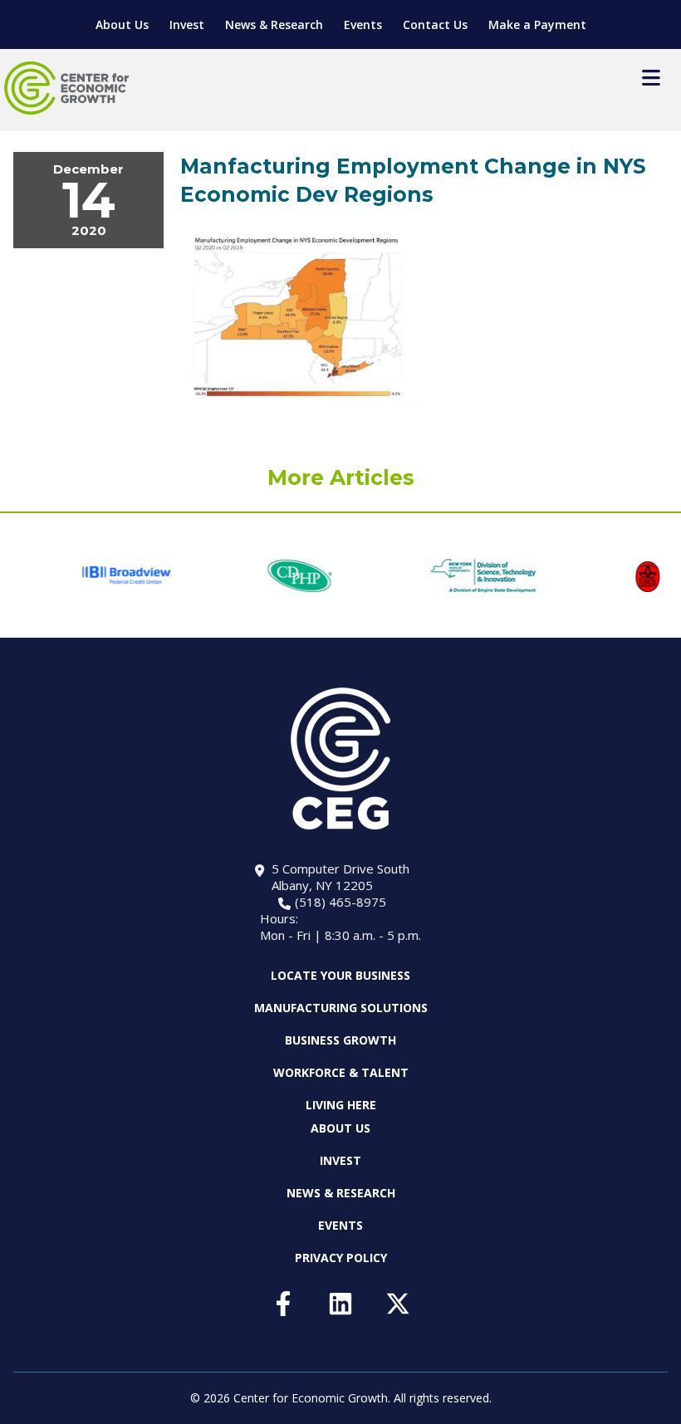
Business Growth (340, 1040)
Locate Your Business (340, 975)
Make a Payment (537, 24)
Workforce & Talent (341, 1072)
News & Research (274, 24)
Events (363, 24)
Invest (186, 24)
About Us (122, 24)
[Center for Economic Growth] (66, 88)
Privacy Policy (341, 1257)
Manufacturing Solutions (341, 1007)
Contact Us (435, 24)
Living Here (341, 1105)
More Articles (340, 477)
